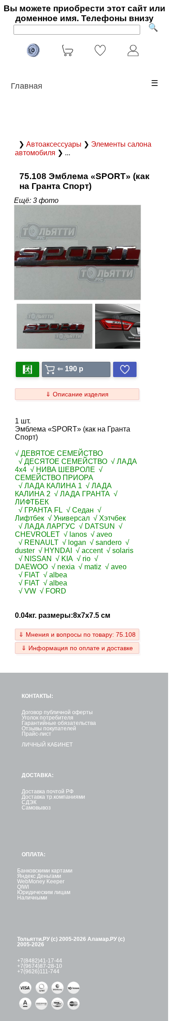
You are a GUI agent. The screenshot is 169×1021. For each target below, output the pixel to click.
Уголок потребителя (47, 717)
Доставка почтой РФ (47, 791)
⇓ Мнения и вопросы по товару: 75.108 (77, 634)
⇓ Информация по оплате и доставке (77, 648)
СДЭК (29, 802)
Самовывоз (36, 807)
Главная (26, 85)
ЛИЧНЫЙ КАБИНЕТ (47, 744)
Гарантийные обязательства (59, 723)
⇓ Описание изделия (77, 394)
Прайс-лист (36, 734)
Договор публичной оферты (57, 712)
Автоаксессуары (54, 144)
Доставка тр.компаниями (53, 797)
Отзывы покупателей (49, 728)
